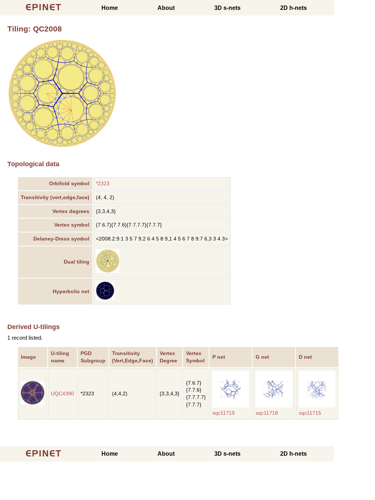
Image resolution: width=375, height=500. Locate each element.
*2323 (102, 183)
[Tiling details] (107, 271)
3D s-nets (227, 8)
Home (109, 8)
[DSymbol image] (62, 146)
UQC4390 (62, 393)
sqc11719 (223, 413)
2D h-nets (293, 8)
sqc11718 (267, 413)
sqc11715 (310, 413)
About (166, 8)
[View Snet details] (230, 405)
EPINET (44, 7)
